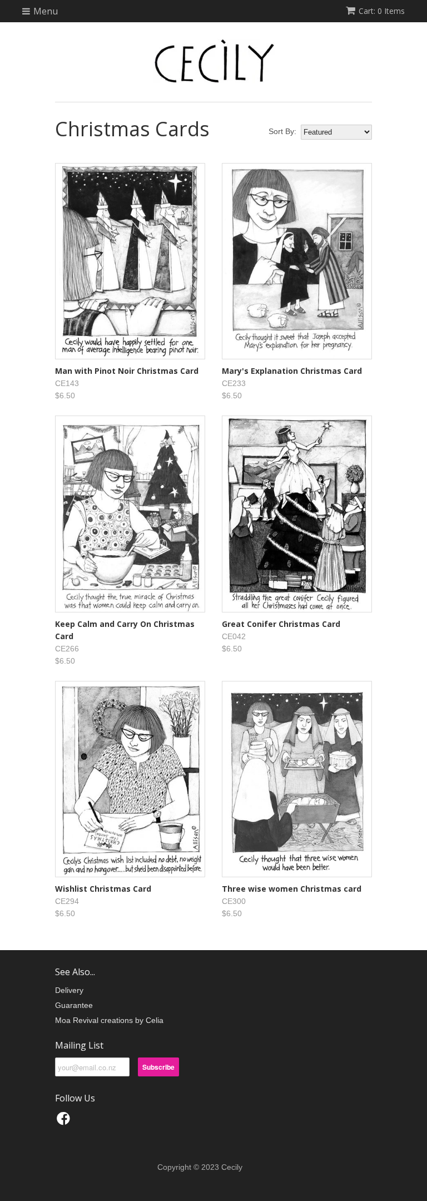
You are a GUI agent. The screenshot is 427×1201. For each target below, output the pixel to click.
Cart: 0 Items (382, 11)
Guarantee (74, 1005)
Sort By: (282, 131)
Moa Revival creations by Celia (109, 1020)
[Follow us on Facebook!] (65, 1121)
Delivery (69, 990)
